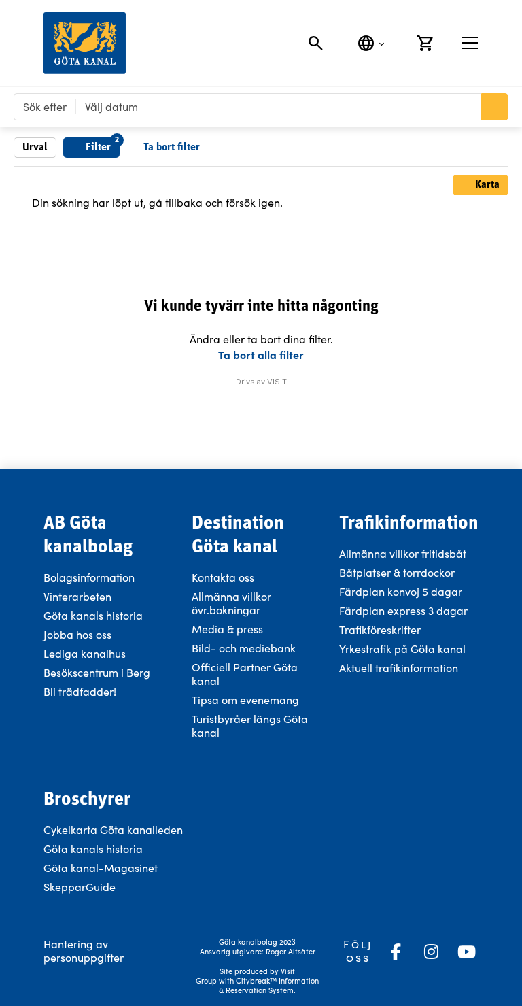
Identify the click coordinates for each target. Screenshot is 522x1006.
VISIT (277, 381)
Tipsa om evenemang (245, 699)
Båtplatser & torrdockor (397, 572)
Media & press (227, 629)
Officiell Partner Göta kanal (245, 674)
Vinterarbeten (77, 596)
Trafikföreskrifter (380, 629)
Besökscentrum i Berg (97, 672)
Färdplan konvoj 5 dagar (400, 591)
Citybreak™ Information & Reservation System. (269, 985)
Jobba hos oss (77, 634)
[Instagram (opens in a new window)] (431, 951)
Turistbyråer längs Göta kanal (250, 725)
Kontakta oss (223, 577)
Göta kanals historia (93, 615)
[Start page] (85, 43)
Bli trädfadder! (80, 691)
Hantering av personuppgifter (84, 951)
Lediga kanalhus (85, 653)
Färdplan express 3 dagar (403, 610)
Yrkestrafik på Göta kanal (402, 648)
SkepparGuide (80, 886)
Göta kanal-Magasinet (101, 867)
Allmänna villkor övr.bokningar (231, 603)
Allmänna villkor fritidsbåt (402, 553)
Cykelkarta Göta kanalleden (113, 829)
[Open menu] (469, 43)
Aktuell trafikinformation (400, 667)
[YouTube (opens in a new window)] (466, 951)
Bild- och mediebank (244, 648)
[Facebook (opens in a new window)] (395, 951)
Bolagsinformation (89, 577)
